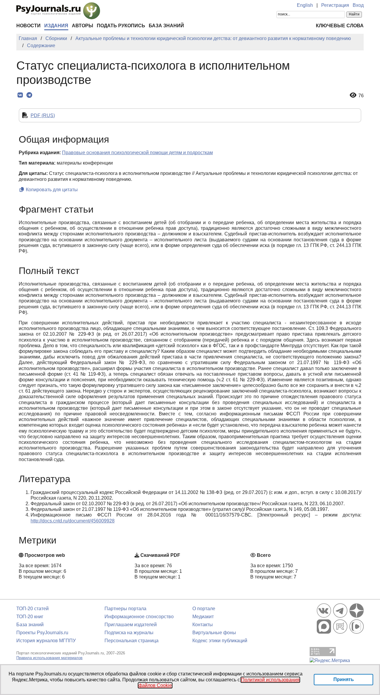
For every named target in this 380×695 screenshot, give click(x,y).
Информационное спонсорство (139, 616)
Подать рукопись (121, 25)
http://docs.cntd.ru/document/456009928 (73, 520)
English (305, 5)
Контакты (202, 624)
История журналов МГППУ (46, 640)
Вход (358, 5)
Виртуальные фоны (214, 632)
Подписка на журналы (128, 632)
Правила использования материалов (49, 658)
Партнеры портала (125, 608)
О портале (203, 608)
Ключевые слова (340, 25)
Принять (343, 679)
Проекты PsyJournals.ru (42, 632)
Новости (28, 25)
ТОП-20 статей (32, 608)
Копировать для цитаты (51, 189)
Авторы (82, 25)
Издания (56, 25)
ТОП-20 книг (29, 616)
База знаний (166, 25)
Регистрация (335, 5)
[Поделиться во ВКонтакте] (20, 95)
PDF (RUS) (43, 115)
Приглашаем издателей (130, 624)
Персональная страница (131, 640)
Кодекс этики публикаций (219, 640)
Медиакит (203, 616)
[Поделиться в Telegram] (29, 95)
